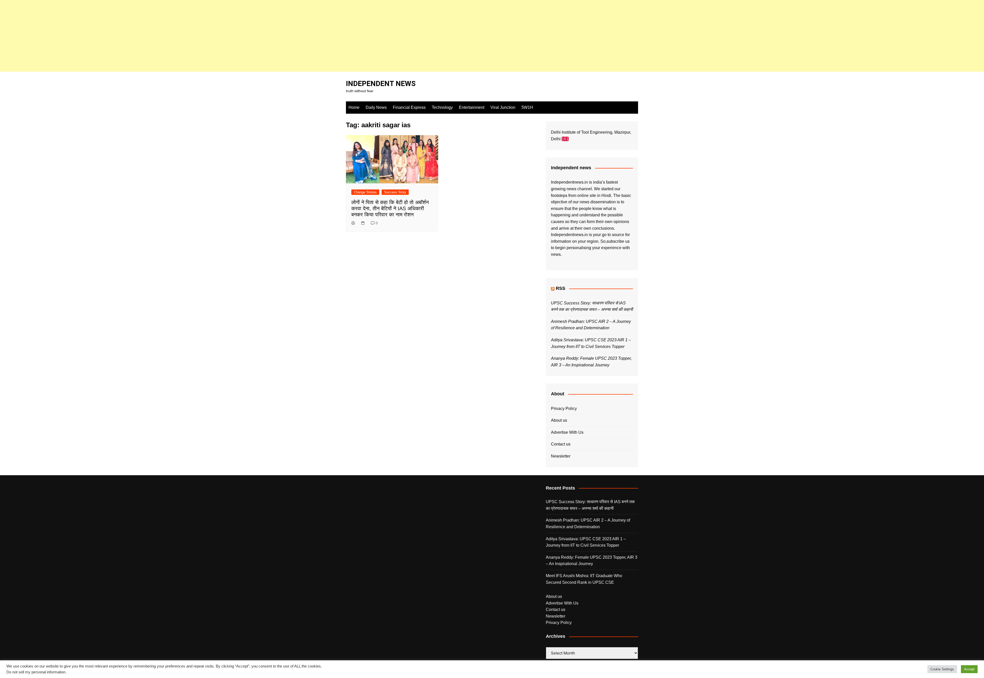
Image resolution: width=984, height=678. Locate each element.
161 (565, 139)
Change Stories (365, 192)
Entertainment (471, 107)
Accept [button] (969, 669)
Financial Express (409, 107)
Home (354, 107)
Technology (442, 107)
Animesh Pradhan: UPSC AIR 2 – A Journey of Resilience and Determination (588, 523)
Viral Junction (502, 107)
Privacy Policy (564, 408)
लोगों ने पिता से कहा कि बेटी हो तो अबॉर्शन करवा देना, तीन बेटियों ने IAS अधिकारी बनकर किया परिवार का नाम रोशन (390, 208)
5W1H (527, 107)
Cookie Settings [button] (942, 669)
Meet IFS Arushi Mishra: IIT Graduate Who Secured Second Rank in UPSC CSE (584, 579)
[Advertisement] (154, 36)
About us (559, 420)
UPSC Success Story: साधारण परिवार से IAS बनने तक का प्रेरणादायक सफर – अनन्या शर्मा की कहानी (590, 505)
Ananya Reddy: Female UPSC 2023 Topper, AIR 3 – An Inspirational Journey (591, 560)
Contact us (560, 444)
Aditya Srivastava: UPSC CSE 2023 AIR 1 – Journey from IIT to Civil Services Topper (586, 542)
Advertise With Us (567, 432)
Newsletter (560, 456)
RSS (560, 288)
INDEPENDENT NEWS (381, 83)
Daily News (376, 107)
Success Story (395, 192)
